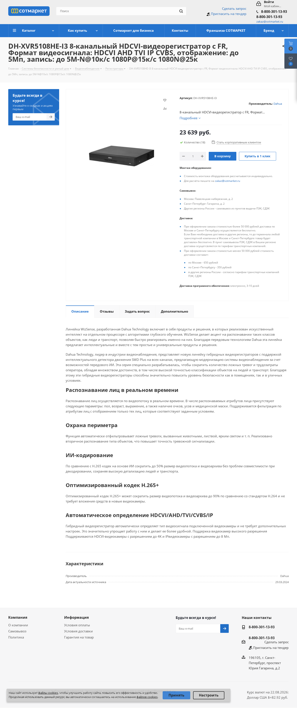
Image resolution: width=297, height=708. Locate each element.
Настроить (209, 695)
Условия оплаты (77, 625)
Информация (76, 617)
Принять (176, 695)
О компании (18, 625)
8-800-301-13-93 (274, 11)
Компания (17, 617)
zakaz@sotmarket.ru (227, 181)
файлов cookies (147, 697)
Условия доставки (78, 631)
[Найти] (181, 11)
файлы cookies (48, 693)
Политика (16, 637)
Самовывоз (17, 631)
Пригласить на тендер (228, 14)
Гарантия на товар (79, 637)
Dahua (278, 104)
